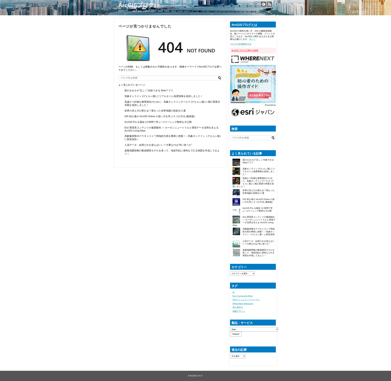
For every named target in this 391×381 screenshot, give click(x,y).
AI (233, 292)
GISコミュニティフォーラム (246, 299)
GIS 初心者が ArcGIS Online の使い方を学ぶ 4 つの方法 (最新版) (159, 116)
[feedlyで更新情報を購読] (263, 4)
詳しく (252, 39)
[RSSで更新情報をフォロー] (269, 4)
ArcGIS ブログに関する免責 (245, 50)
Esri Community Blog (242, 296)
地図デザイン (238, 311)
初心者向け (237, 307)
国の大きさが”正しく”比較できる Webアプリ (148, 90)
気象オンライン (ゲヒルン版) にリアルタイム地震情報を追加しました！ (163, 96)
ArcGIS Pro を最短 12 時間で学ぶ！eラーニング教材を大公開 (158, 122)
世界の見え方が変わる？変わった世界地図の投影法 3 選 (155, 110)
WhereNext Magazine (242, 303)
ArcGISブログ (136, 5)
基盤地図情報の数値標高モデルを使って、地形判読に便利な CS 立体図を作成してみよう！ (259, 253)
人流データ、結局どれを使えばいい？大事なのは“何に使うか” (158, 145)
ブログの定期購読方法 (240, 44)
